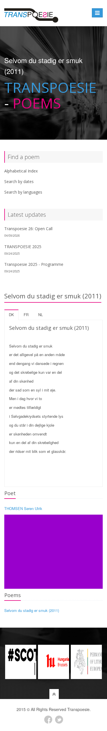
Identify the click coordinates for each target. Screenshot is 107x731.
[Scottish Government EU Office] (20, 662)
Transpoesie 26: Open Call (28, 228)
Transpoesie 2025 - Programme (33, 264)
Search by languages (23, 192)
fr (26, 314)
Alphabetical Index (21, 171)
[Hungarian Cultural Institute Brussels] (53, 662)
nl (40, 314)
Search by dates (19, 181)
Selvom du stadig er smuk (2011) (31, 610)
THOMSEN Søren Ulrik (23, 508)
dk (11, 314)
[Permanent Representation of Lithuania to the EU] (86, 662)
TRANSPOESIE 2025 (22, 246)
